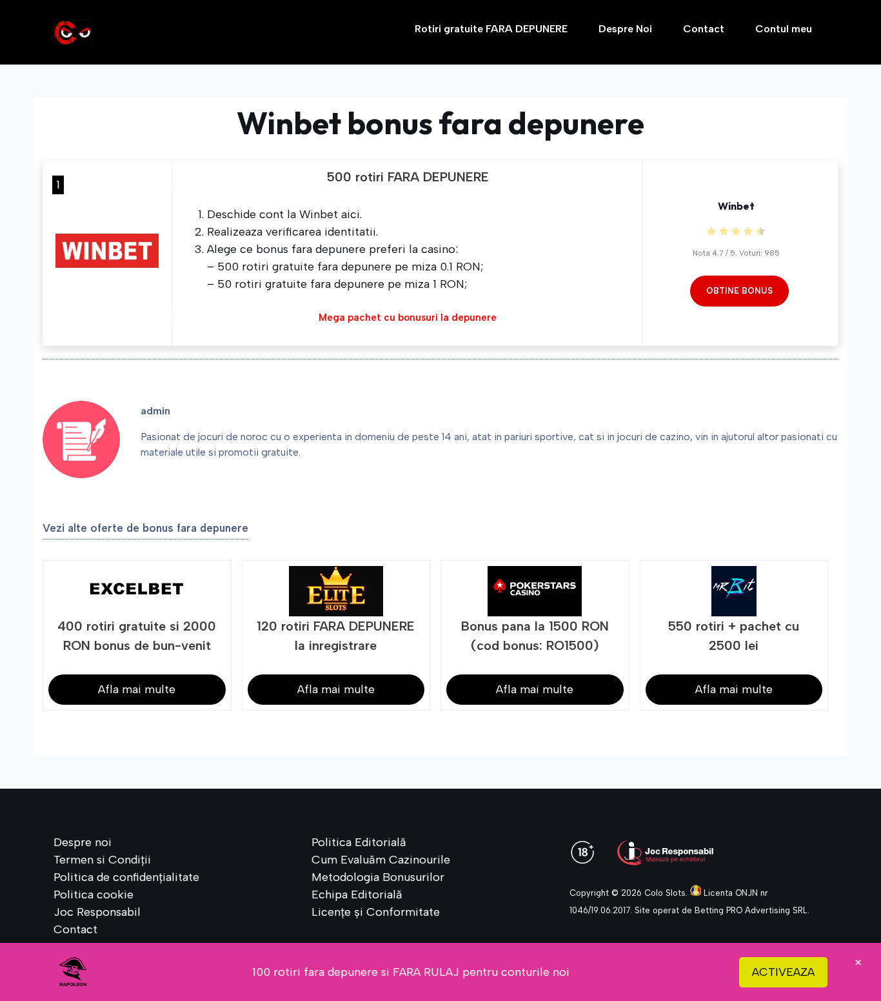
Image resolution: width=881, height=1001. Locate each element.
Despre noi (83, 842)
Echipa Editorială (357, 894)
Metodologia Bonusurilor (378, 877)
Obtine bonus (739, 291)
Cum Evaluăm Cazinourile (381, 860)
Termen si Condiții (102, 860)
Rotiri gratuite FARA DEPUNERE (491, 29)
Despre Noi (625, 29)
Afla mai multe (136, 689)
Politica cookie (94, 894)
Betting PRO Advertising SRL (751, 910)
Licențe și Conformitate (376, 912)
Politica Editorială (359, 842)
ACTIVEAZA (783, 972)
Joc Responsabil (97, 912)
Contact (703, 29)
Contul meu (783, 29)
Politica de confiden (106, 877)
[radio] (711, 232)
